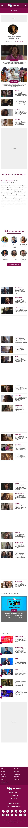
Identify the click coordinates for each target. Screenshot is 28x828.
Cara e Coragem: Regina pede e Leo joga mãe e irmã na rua (21, 388)
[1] (7, 639)
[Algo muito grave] (7, 290)
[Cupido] (7, 359)
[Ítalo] (14, 253)
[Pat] (4, 239)
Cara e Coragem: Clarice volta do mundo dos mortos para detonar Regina (20, 536)
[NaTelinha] (14, 6)
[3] (7, 661)
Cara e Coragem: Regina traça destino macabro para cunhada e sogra (20, 122)
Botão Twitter (16, 812)
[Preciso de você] (7, 349)
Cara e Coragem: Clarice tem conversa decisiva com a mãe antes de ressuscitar (20, 447)
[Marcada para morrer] (7, 496)
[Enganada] (7, 554)
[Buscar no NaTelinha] (26, 5)
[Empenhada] (7, 535)
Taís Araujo (23, 246)
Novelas (14, 11)
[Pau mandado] (7, 388)
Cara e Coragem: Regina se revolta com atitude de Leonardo (21, 310)
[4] (7, 672)
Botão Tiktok (3, 812)
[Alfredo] (23, 253)
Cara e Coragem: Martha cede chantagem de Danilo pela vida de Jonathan (21, 93)
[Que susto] (7, 456)
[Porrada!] (7, 486)
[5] (7, 682)
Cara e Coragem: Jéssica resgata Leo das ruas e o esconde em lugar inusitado (21, 113)
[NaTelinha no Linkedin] (12, 815)
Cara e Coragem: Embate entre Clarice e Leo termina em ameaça (21, 437)
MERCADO (16, 777)
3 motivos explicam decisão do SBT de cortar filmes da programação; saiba (20, 650)
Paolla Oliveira (4, 246)
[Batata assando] (7, 408)
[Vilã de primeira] (7, 584)
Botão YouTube (24, 812)
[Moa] (14, 239)
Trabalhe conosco (14, 806)
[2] (7, 650)
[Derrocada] (7, 506)
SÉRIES (2, 779)
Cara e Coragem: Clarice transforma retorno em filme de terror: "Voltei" (20, 457)
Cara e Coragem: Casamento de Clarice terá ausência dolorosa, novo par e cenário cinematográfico (14, 85)
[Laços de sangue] (7, 300)
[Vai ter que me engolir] (7, 310)
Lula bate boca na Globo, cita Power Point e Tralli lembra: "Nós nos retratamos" (21, 661)
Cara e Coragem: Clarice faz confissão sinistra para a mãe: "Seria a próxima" (20, 497)
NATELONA (16, 779)
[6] (7, 693)
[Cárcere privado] (7, 339)
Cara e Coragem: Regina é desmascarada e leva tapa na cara (20, 506)
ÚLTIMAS (3, 769)
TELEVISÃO (16, 769)
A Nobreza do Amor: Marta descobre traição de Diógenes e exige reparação (20, 683)
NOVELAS (3, 771)
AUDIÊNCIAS (17, 774)
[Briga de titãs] (7, 437)
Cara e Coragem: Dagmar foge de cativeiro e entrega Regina (20, 291)
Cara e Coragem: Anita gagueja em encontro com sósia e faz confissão (21, 398)
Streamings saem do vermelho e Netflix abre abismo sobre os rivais (20, 639)
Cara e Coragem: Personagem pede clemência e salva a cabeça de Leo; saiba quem (20, 301)
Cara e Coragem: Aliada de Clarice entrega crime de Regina (19, 408)
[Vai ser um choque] (7, 545)
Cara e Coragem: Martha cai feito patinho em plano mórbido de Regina (20, 555)
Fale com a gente (14, 803)
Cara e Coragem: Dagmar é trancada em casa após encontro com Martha (21, 340)
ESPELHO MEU (4, 782)
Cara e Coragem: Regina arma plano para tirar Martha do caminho (20, 584)
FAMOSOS (16, 771)
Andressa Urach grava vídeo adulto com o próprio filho (21, 694)
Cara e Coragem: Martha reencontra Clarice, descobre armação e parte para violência (21, 487)
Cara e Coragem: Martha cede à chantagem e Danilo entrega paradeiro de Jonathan (14, 63)
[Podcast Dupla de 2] (16, 815)
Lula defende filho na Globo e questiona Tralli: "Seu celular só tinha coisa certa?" (20, 672)
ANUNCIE (14, 799)
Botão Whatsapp (7, 812)
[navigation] (2, 5)
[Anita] (4, 253)
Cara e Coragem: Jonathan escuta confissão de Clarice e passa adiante (20, 359)
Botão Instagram (20, 812)
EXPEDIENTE (14, 796)
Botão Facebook (12, 812)
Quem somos (14, 793)
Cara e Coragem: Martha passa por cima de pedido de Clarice (20, 545)
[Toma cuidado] (7, 447)
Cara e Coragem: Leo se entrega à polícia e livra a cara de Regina (20, 103)
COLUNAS (3, 777)
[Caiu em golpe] (7, 398)
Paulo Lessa (14, 259)
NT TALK (3, 774)
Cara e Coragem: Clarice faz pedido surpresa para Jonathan (19, 350)
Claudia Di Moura (19, 41)
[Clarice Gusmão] (23, 239)
